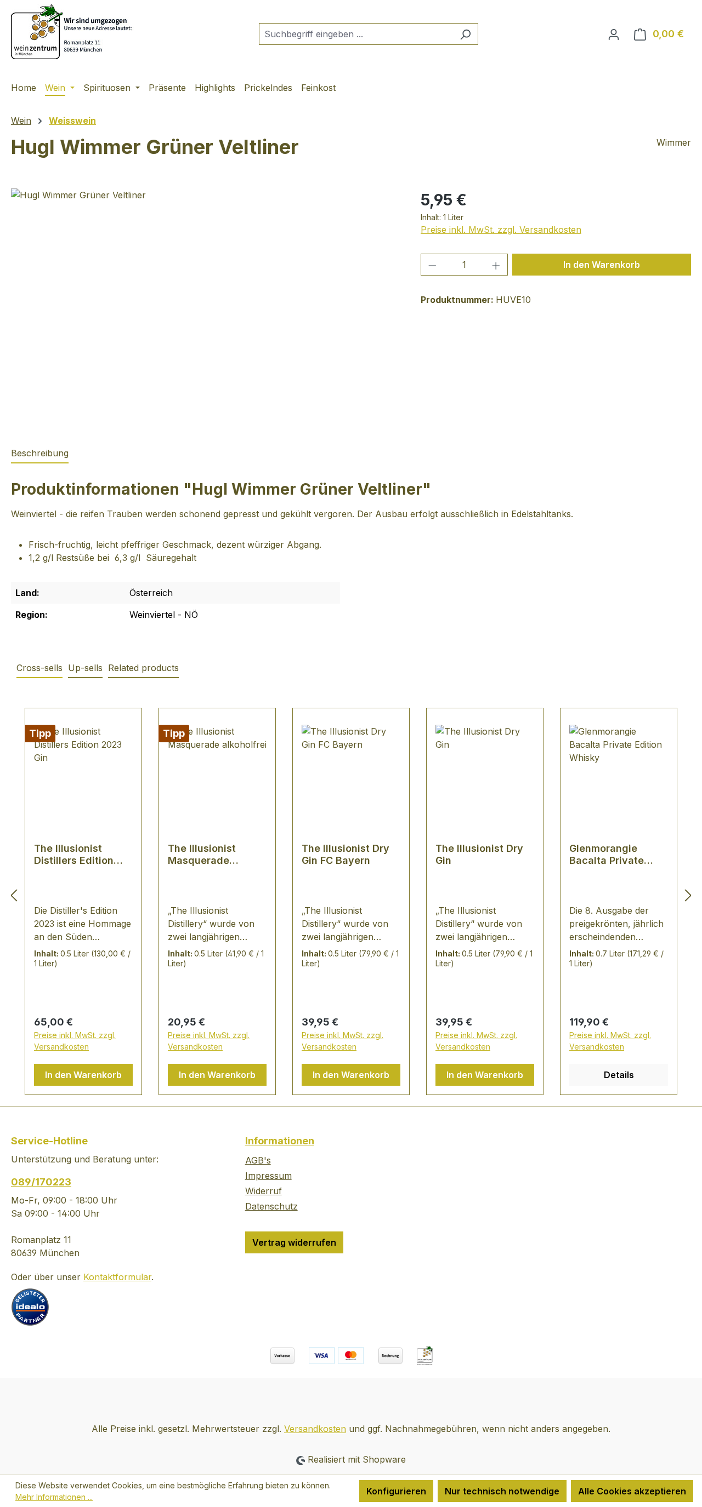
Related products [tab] (143, 667)
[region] (205, 306)
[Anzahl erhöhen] (496, 265)
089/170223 (41, 1182)
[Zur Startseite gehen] (73, 31)
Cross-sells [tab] (39, 667)
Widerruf (263, 1190)
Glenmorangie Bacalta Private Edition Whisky (606, 855)
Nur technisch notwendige (502, 1491)
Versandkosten (315, 1428)
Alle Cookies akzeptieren (632, 1491)
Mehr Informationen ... (54, 1497)
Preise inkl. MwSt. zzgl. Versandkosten (501, 229)
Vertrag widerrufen (294, 1242)
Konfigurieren (396, 1491)
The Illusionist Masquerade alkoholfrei (202, 855)
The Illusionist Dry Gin (479, 854)
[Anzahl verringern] (432, 265)
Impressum (268, 1175)
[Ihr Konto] (614, 34)
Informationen (279, 1141)
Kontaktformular (117, 1276)
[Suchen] (465, 34)
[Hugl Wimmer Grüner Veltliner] (204, 306)
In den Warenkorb (601, 264)
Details (619, 1074)
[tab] (40, 453)
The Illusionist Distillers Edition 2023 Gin (74, 855)
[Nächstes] (688, 895)
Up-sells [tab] (85, 667)
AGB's (258, 1160)
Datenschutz (271, 1206)
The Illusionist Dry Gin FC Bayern (345, 854)
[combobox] (356, 34)
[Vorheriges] (13, 895)
